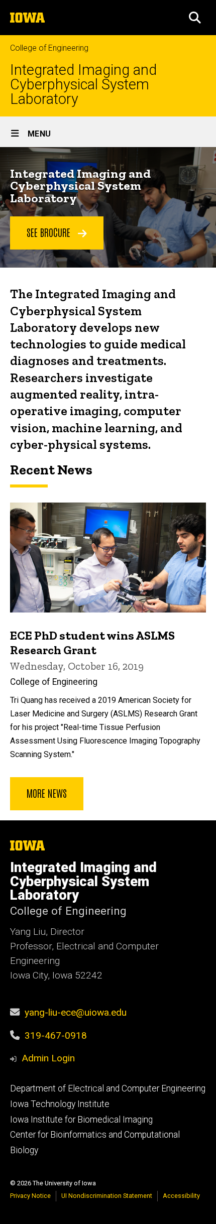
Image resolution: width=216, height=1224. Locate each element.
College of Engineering (49, 48)
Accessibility (181, 1195)
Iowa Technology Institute (60, 1104)
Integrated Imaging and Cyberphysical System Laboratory (83, 84)
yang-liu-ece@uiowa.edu (76, 1012)
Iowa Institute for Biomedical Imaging (81, 1120)
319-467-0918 (56, 1035)
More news (47, 792)
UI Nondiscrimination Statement (106, 1195)
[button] (195, 17)
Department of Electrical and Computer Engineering (107, 1088)
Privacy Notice (30, 1195)
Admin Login (48, 1058)
